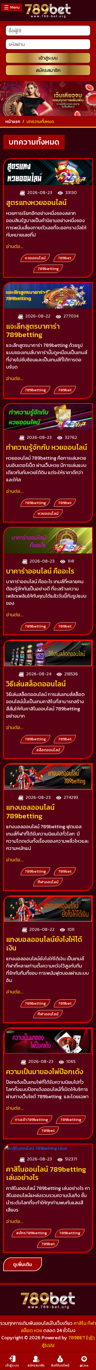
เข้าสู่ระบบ (48, 57)
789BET (76, 1337)
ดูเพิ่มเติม (22, 1264)
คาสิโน (80, 1323)
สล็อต (27, 1330)
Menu (11, 7)
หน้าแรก (12, 121)
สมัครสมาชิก (48, 70)
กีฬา (91, 1323)
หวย (38, 1330)
